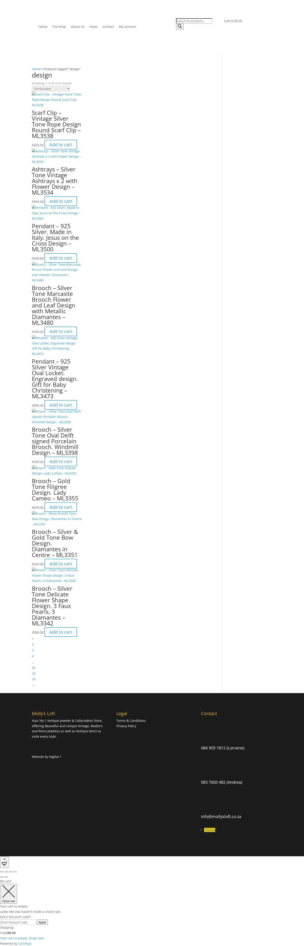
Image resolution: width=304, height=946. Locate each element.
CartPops (25, 943)
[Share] (10, 871)
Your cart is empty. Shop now (22, 938)
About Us (78, 26)
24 (33, 679)
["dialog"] (152, 912)
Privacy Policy (126, 726)
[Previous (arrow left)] (2, 877)
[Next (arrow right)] (6, 877)
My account (127, 26)
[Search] (180, 27)
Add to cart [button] (60, 145)
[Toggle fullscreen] (6, 871)
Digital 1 (55, 757)
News (93, 26)
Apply (42, 922)
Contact (108, 26)
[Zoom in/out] (2, 871)
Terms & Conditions (131, 720)
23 (33, 673)
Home (43, 26)
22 (33, 667)
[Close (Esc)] (15, 871)
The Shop (59, 26)
